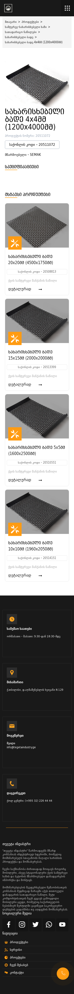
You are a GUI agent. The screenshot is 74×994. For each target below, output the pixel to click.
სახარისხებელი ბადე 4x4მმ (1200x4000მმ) (33, 42)
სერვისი (16, 949)
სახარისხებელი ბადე (19, 37)
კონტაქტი (17, 972)
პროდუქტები (30, 21)
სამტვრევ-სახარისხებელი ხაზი (26, 27)
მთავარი (11, 21)
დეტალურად (20, 289)
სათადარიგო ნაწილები (21, 32)
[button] (63, 973)
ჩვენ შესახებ (19, 965)
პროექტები (17, 957)
